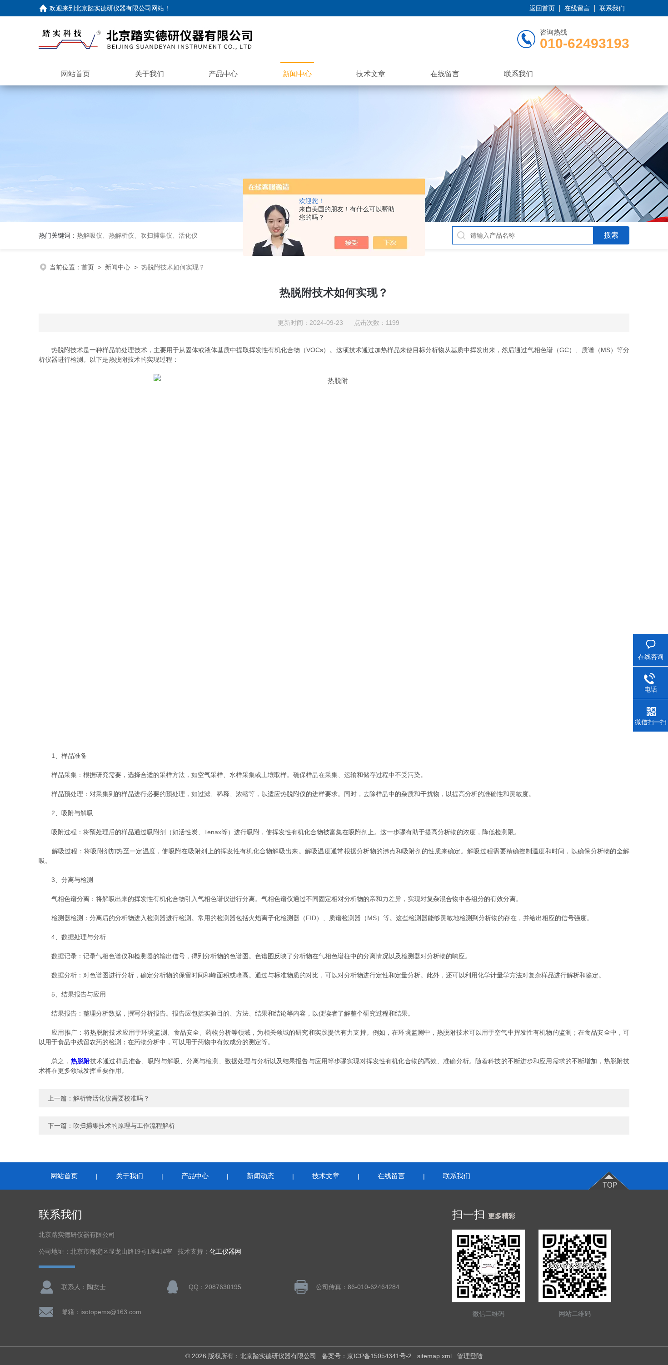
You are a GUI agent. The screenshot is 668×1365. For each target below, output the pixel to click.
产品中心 (223, 74)
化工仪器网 (225, 1251)
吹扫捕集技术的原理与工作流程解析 (124, 1125)
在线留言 (577, 8)
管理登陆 (470, 1356)
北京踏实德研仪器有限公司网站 (119, 8)
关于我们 (149, 74)
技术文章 (370, 74)
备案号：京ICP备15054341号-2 (367, 1356)
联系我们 (612, 8)
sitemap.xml (434, 1356)
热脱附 (80, 1061)
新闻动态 (260, 1176)
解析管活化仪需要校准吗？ (111, 1098)
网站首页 (75, 74)
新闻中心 (297, 74)
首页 (87, 267)
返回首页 (542, 8)
